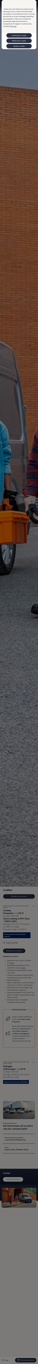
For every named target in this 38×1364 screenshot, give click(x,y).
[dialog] (19, 682)
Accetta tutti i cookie (19, 35)
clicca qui (13, 26)
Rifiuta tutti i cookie (19, 41)
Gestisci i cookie (19, 46)
